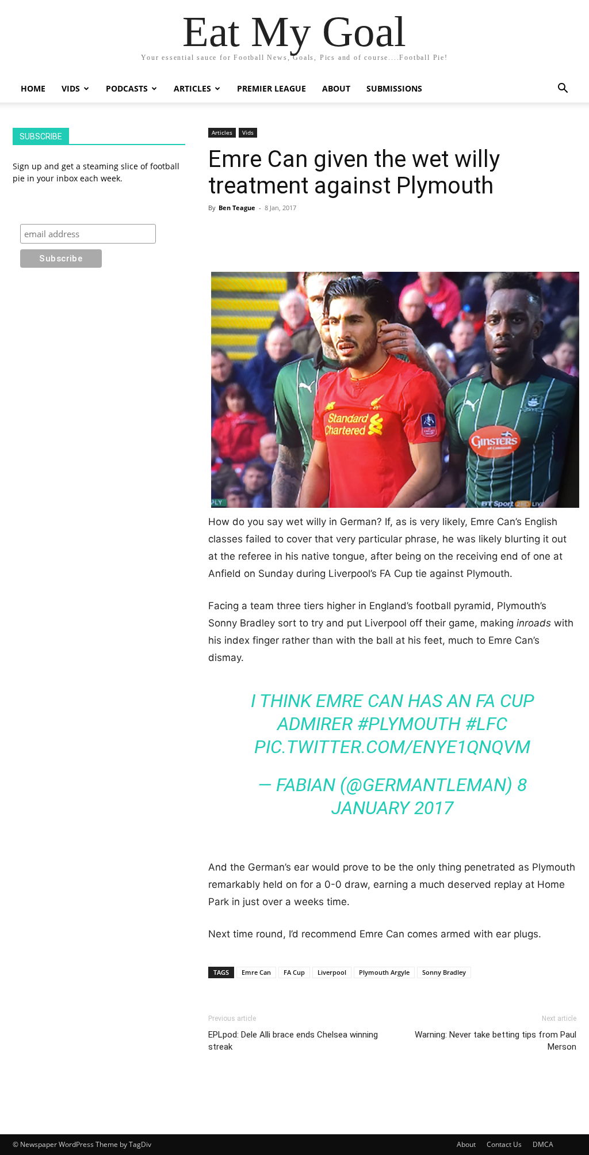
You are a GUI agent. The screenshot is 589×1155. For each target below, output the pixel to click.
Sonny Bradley (444, 972)
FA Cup (294, 972)
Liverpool (332, 972)
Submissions (394, 88)
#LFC (486, 724)
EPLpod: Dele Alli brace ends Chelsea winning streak (293, 1040)
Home (33, 88)
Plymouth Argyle (384, 972)
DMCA (543, 1144)
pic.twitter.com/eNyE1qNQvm (392, 747)
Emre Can (256, 972)
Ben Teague (237, 207)
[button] (562, 89)
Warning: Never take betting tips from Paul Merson (495, 1040)
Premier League (271, 88)
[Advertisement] (392, 242)
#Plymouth (409, 724)
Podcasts (127, 88)
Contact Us (504, 1144)
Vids (71, 88)
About (336, 88)
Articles (192, 88)
